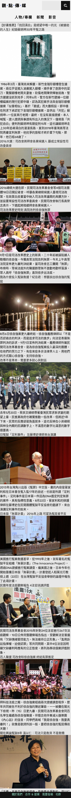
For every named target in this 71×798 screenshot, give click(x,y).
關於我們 (17, 794)
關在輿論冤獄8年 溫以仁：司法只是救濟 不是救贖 (32, 733)
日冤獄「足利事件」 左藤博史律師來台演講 (28, 434)
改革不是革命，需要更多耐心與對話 (23, 360)
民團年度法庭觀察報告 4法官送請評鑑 (24, 585)
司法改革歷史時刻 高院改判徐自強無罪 (25, 210)
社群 (58, 794)
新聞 (40, 17)
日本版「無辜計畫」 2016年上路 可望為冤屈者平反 (33, 514)
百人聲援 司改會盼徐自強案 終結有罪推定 (27, 657)
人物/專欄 (23, 17)
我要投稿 (47, 794)
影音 (52, 17)
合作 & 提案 (32, 794)
